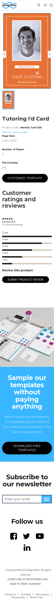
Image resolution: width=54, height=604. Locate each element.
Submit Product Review (25, 279)
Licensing (26, 594)
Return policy (42, 594)
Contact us (10, 594)
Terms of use (36, 597)
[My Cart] (45, 4)
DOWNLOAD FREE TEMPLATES (27, 448)
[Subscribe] (46, 499)
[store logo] (9, 5)
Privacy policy (18, 597)
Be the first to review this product (15, 132)
